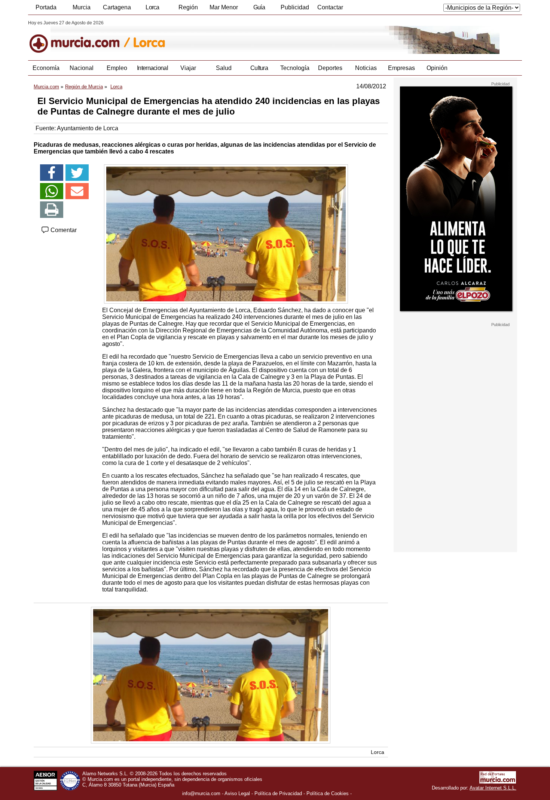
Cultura (259, 68)
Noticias (366, 68)
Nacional (82, 68)
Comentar (63, 230)
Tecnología (294, 68)
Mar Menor (224, 7)
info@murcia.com (201, 793)
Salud (224, 68)
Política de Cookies (327, 793)
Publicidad (295, 7)
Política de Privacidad (278, 793)
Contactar (330, 7)
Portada (46, 7)
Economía (46, 68)
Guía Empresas (259, 9)
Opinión (437, 68)
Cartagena (117, 7)
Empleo (117, 68)
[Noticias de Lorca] (210, 37)
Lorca (152, 7)
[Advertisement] (455, 439)
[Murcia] (79, 37)
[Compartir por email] (77, 191)
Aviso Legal (237, 793)
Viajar (188, 68)
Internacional (152, 68)
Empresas (401, 68)
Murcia (82, 7)
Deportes (330, 68)
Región (188, 7)
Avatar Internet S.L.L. (493, 788)
